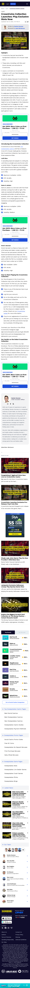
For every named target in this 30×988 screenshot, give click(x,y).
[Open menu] (27, 4)
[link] (2, 928)
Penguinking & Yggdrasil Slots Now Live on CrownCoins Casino (13, 476)
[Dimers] (3, 4)
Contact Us (19, 932)
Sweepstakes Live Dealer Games (15, 769)
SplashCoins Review (15, 696)
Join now (13, 3)
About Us (4, 932)
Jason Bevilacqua (20, 28)
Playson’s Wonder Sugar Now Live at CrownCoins (18, 803)
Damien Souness (18, 26)
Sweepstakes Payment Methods (15, 729)
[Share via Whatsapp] (7, 404)
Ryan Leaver (10, 877)
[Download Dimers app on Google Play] (7, 922)
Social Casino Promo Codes (13, 739)
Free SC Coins (9, 743)
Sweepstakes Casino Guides (13, 725)
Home (2, 8)
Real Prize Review (14, 670)
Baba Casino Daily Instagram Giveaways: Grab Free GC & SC (19, 793)
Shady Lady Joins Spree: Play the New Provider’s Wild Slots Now (14, 559)
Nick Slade (9, 889)
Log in (7, 3)
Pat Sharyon (10, 872)
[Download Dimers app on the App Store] (7, 918)
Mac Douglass (10, 866)
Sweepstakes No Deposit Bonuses (15, 747)
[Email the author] (26, 22)
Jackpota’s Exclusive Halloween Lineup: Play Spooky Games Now (12, 586)
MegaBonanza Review (15, 664)
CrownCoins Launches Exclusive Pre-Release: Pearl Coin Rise (14, 503)
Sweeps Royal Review (13, 684)
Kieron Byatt (10, 900)
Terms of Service (6, 937)
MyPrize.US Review (14, 638)
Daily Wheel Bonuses (11, 755)
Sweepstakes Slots (10, 765)
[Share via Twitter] (13, 404)
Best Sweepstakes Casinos (13, 717)
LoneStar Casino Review (14, 658)
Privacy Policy (19, 934)
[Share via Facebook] (10, 404)
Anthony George (11, 895)
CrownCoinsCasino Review (14, 651)
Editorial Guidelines (21, 939)
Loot (7, 8)
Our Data (4, 942)
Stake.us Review (14, 644)
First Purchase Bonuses (12, 751)
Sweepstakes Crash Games (13, 773)
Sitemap (18, 937)
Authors (4, 934)
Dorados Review (14, 690)
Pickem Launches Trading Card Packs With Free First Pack (19, 834)
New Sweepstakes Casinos (13, 721)
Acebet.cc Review (14, 677)
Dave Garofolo (10, 860)
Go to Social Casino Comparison (15, 702)
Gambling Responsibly (8, 939)
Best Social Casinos (11, 713)
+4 (23, 850)
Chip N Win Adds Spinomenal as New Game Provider (18, 824)
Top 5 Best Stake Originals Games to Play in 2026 (18, 813)
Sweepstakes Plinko (11, 777)
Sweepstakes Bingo (11, 781)
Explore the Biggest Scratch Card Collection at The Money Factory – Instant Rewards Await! (13, 616)
